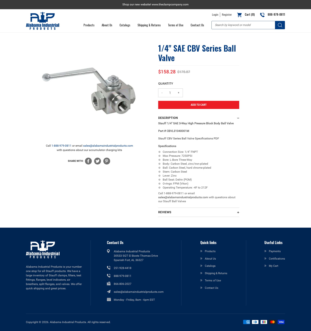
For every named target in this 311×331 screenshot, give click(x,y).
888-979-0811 (122, 276)
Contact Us (211, 288)
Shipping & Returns (216, 273)
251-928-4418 (122, 268)
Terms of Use (213, 280)
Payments (275, 251)
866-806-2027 (122, 284)
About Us (210, 258)
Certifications (277, 258)
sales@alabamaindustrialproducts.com (108, 145)
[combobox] (248, 25)
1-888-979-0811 (61, 145)
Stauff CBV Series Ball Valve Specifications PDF (188, 138)
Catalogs (210, 266)
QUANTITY (165, 83)
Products (210, 251)
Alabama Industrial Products (68, 322)
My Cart (273, 266)
